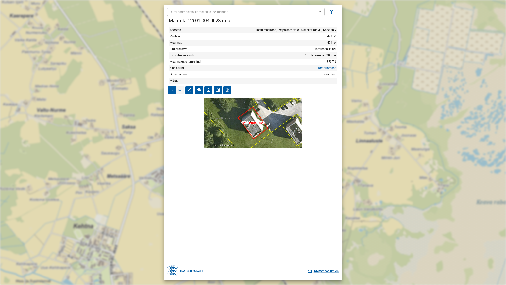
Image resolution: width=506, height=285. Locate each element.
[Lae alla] (208, 90)
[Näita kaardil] (218, 90)
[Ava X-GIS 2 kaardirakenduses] (227, 90)
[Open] (320, 12)
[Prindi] (199, 90)
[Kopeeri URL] (189, 90)
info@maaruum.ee (326, 271)
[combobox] (246, 12)
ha (179, 90)
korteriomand (327, 68)
